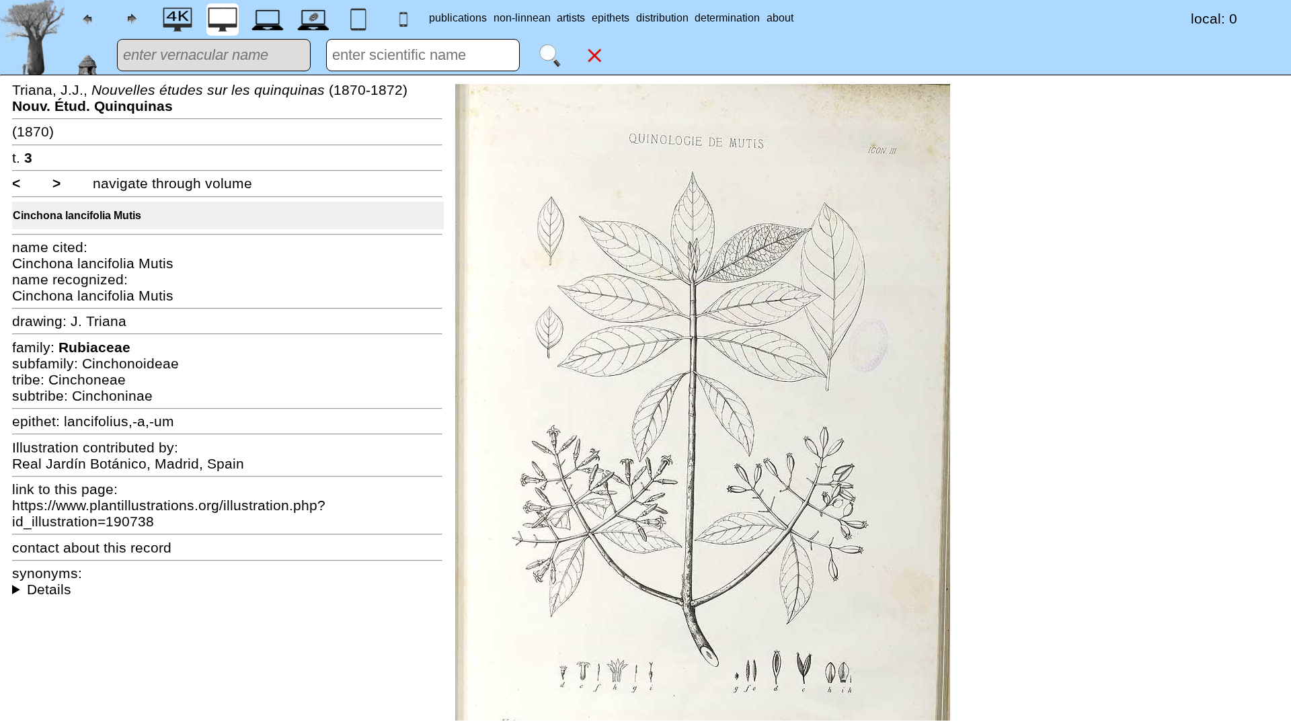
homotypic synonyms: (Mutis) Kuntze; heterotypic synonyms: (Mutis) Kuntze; (227, 589)
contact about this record (91, 547)
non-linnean (522, 18)
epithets (610, 18)
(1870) (33, 131)
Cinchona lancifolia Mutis (77, 215)
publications (458, 18)
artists (571, 18)
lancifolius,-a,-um (119, 421)
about (780, 18)
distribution (662, 18)
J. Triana (98, 321)
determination (727, 18)
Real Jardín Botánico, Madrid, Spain (128, 463)
